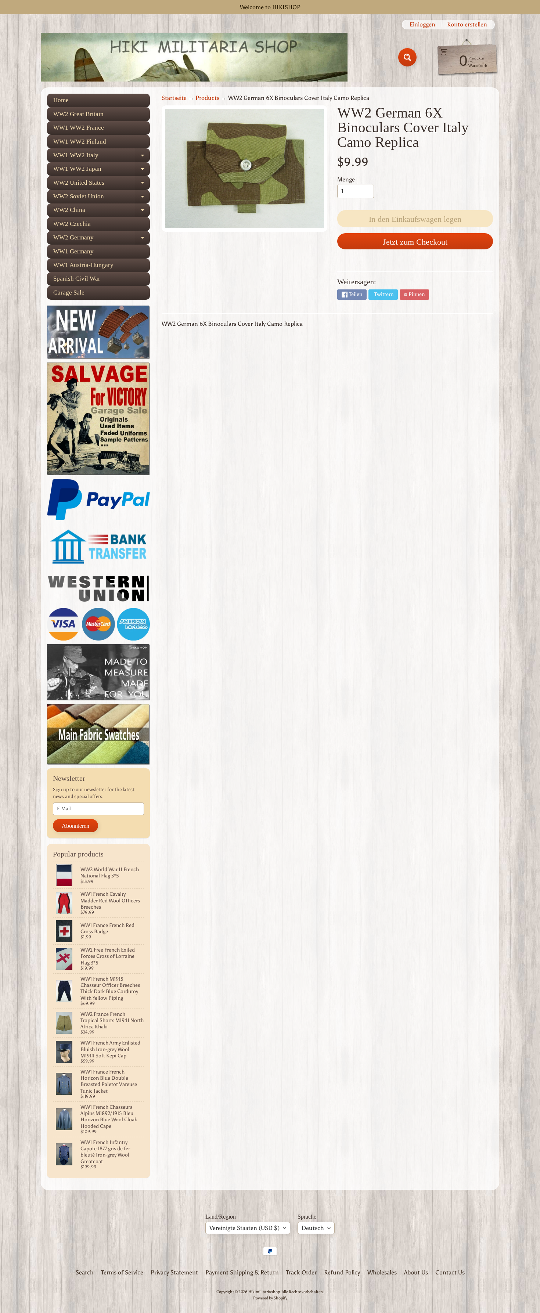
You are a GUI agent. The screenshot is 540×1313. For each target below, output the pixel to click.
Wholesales (382, 1272)
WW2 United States (101, 184)
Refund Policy (342, 1272)
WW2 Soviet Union (101, 198)
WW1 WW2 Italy (101, 157)
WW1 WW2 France (78, 127)
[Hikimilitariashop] (194, 57)
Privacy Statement (174, 1272)
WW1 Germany (73, 251)
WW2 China (101, 211)
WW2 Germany (101, 239)
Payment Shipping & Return (242, 1272)
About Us (416, 1272)
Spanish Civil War (76, 278)
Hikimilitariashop (264, 1291)
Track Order (301, 1272)
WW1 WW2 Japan (101, 170)
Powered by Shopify (270, 1298)
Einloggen (422, 25)
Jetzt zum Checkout (415, 241)
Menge (346, 179)
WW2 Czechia (72, 223)
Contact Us (450, 1272)
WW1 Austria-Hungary (83, 264)
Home (61, 100)
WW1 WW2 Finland (79, 141)
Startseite (174, 97)
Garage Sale (68, 292)
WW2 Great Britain (78, 114)
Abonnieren (75, 826)
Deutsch (313, 1227)
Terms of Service (122, 1272)
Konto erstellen (467, 25)
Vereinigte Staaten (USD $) (244, 1227)
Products (207, 97)
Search (85, 1272)
